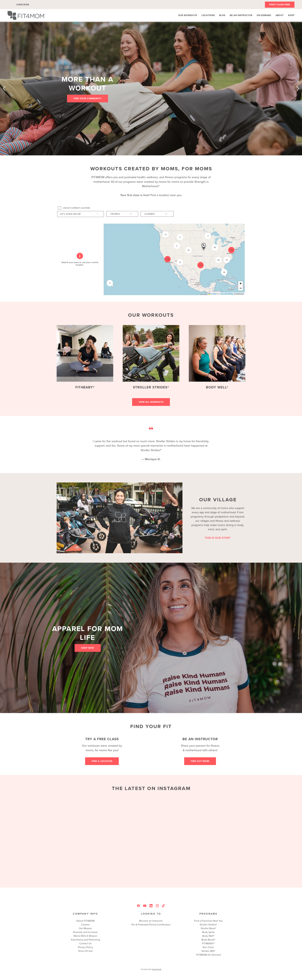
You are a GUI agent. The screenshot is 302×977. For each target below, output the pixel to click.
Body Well (207, 936)
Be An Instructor (241, 15)
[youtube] (144, 905)
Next (298, 88)
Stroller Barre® (208, 928)
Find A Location (102, 761)
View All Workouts (151, 402)
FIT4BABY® (85, 387)
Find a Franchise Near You (208, 920)
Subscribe (22, 4)
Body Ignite (208, 932)
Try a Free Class (102, 738)
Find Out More (200, 761)
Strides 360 (207, 951)
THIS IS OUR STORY (218, 538)
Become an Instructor (151, 920)
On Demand (264, 15)
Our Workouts (187, 15)
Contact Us (85, 943)
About (280, 15)
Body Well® (217, 387)
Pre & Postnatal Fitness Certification (151, 924)
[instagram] (157, 905)
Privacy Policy (85, 947)
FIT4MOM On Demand (208, 954)
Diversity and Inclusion (85, 932)
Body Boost (207, 939)
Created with (151, 969)
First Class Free (279, 4)
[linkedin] (151, 905)
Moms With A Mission (85, 936)
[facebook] (138, 905)
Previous (4, 88)
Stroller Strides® (151, 387)
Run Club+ (208, 947)
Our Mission (85, 928)
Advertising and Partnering (85, 939)
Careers (85, 924)
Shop (291, 15)
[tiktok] (163, 905)
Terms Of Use (85, 951)
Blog (222, 15)
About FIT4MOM (85, 920)
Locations (208, 15)
